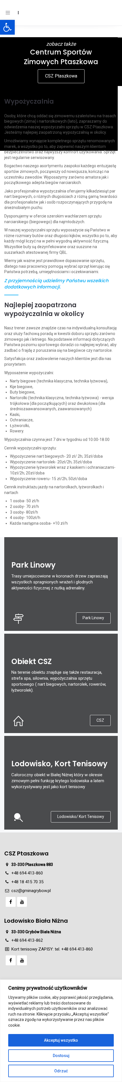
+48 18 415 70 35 (27, 881)
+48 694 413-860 (27, 873)
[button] (7, 27)
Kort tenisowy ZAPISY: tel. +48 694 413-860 (52, 949)
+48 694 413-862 (27, 940)
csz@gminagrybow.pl (31, 890)
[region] (61, 1031)
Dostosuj (61, 1055)
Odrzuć (61, 1071)
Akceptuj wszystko (61, 1040)
